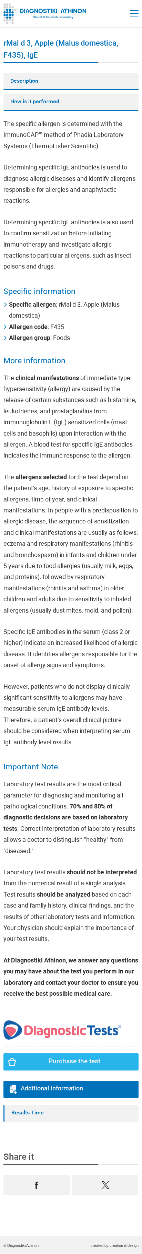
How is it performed (34, 102)
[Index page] (46, 13)
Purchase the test (74, 1061)
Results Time (27, 1113)
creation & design (124, 1245)
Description (24, 81)
